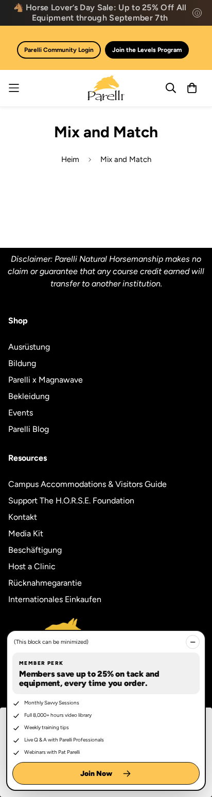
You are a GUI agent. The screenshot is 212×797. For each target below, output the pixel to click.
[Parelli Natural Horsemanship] (106, 88)
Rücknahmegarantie (45, 583)
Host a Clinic (32, 566)
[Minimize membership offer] (193, 642)
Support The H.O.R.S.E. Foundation (71, 500)
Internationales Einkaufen (54, 599)
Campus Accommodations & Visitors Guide (87, 484)
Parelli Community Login (59, 49)
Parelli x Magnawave (45, 380)
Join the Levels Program (147, 49)
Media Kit (25, 533)
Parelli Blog (28, 429)
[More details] (197, 12)
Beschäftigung (35, 550)
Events (20, 413)
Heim (70, 159)
